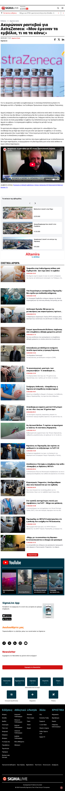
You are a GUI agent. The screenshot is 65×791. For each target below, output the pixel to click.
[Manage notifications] (61, 787)
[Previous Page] (30, 203)
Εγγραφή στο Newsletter (32, 667)
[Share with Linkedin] (63, 39)
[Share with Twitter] (59, 39)
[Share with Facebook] (54, 39)
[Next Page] (35, 203)
